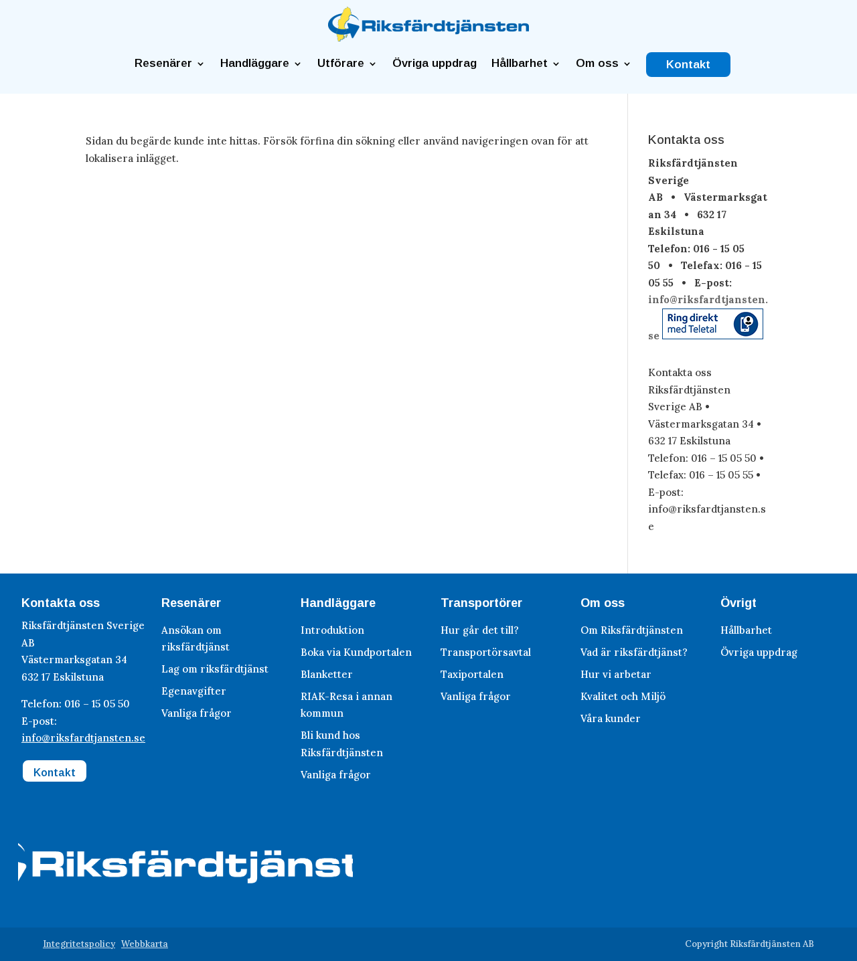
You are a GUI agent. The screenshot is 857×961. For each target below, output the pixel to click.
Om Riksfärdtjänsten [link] (631, 630)
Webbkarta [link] (144, 944)
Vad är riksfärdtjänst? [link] (634, 652)
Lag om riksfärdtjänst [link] (214, 669)
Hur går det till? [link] (480, 630)
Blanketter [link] (327, 674)
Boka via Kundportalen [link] (356, 652)
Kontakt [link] (688, 65)
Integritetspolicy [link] (79, 944)
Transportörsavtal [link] (486, 652)
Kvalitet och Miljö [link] (623, 696)
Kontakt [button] (54, 772)
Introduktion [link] (332, 630)
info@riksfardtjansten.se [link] (83, 737)
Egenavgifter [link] (193, 691)
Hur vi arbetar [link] (615, 674)
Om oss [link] (597, 64)
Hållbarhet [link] (519, 64)
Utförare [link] (340, 64)
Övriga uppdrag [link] (434, 64)
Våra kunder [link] (610, 718)
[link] (428, 37)
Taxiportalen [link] (472, 674)
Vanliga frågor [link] (196, 713)
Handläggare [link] (254, 64)
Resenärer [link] (163, 64)
